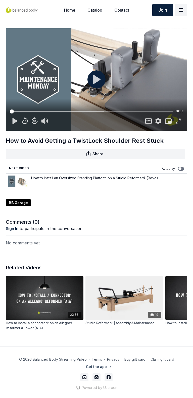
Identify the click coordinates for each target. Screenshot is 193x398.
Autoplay (168, 168)
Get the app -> (98, 366)
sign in (12, 228)
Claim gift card (162, 359)
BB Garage (18, 203)
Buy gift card (135, 359)
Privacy (113, 359)
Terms (97, 359)
